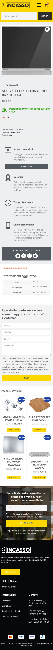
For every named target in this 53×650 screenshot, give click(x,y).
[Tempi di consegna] (8, 208)
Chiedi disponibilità (23, 224)
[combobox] (19, 16)
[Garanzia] (8, 182)
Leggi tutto (13, 430)
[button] (47, 29)
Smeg (9, 135)
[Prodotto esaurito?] (8, 154)
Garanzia (18, 176)
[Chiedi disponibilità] (8, 232)
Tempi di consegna (23, 202)
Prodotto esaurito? (23, 149)
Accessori (15, 132)
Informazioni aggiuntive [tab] (15, 268)
